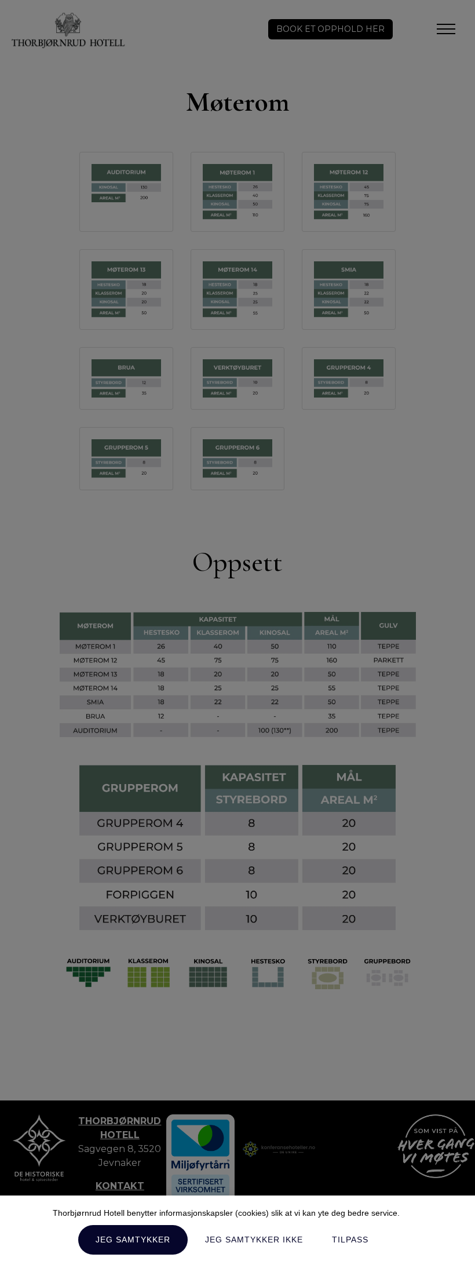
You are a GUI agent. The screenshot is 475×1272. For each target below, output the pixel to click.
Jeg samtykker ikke (254, 1239)
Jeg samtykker (133, 1239)
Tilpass (350, 1239)
